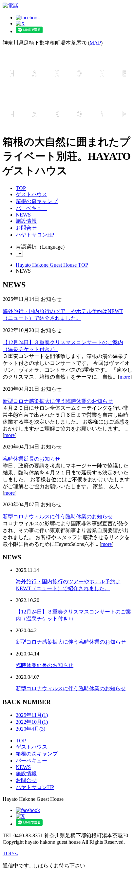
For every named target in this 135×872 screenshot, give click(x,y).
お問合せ (26, 228)
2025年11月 (32, 715)
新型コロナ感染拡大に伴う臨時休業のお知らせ (58, 401)
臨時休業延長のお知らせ (31, 459)
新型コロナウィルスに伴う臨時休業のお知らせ (58, 516)
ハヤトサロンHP (35, 235)
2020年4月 (30, 729)
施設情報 (26, 221)
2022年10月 (32, 722)
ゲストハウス (31, 194)
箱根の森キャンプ (37, 201)
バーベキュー (31, 208)
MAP (95, 43)
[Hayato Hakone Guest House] (68, 84)
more (125, 377)
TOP (21, 188)
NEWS (23, 215)
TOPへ (10, 853)
